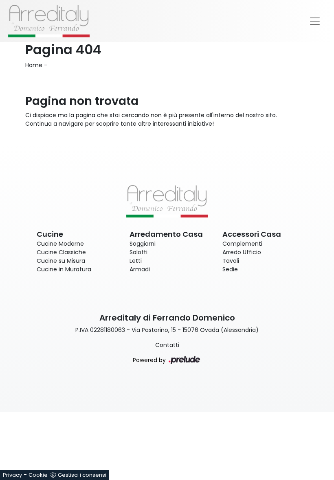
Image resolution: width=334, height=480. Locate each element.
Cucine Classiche (61, 252)
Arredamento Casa (166, 234)
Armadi (140, 269)
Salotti (138, 252)
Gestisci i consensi (82, 475)
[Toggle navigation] (315, 21)
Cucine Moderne (60, 244)
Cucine (50, 234)
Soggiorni (143, 244)
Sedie (230, 269)
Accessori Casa (251, 234)
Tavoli (230, 261)
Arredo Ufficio (241, 252)
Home (33, 65)
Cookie (38, 475)
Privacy (12, 475)
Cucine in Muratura (64, 269)
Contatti (167, 345)
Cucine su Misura (61, 261)
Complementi (242, 244)
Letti (136, 261)
